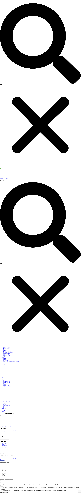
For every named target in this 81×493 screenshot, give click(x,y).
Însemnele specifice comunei (8, 352)
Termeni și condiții (5, 445)
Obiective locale (6, 354)
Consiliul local (5, 360)
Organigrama (5, 364)
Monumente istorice (6, 355)
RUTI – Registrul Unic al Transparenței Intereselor (11, 361)
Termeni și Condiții (57, 478)
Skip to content (2, 459)
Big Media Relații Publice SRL (11, 458)
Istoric (4, 349)
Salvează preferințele (2, 492)
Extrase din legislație (6, 401)
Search (1, 84)
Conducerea (5, 363)
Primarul (4, 359)
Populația (4, 350)
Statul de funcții (5, 400)
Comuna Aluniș (4, 178)
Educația (4, 404)
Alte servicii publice (6, 405)
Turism (4, 356)
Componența (5, 365)
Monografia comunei (6, 348)
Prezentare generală (6, 347)
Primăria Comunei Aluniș (6, 426)
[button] (40, 43)
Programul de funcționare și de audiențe (9, 366)
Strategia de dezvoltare (7, 351)
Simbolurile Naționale (6, 353)
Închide (7, 492)
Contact (3, 444)
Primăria (3, 362)
